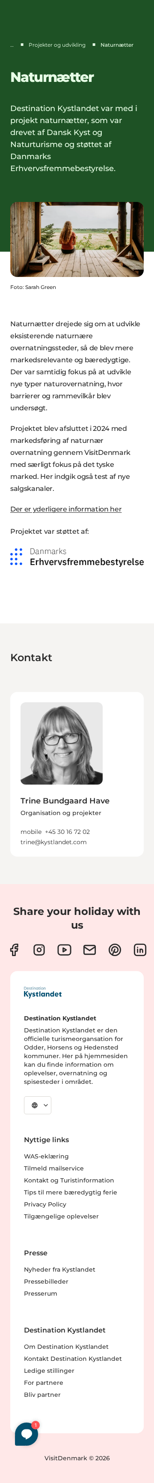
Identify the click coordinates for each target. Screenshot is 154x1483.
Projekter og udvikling (57, 45)
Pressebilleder (46, 1281)
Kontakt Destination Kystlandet (73, 1359)
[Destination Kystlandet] (43, 993)
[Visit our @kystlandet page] (64, 949)
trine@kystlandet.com (54, 842)
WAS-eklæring (46, 1156)
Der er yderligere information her (65, 509)
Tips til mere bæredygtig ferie (70, 1192)
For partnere (43, 1383)
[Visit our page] (13, 949)
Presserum (40, 1293)
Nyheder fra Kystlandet (59, 1269)
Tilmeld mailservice (54, 1168)
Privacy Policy (45, 1204)
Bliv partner (42, 1395)
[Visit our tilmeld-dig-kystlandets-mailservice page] (89, 949)
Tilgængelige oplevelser (61, 1216)
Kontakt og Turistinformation (69, 1180)
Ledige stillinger (49, 1371)
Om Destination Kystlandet (66, 1347)
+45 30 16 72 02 (67, 832)
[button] (77, 815)
